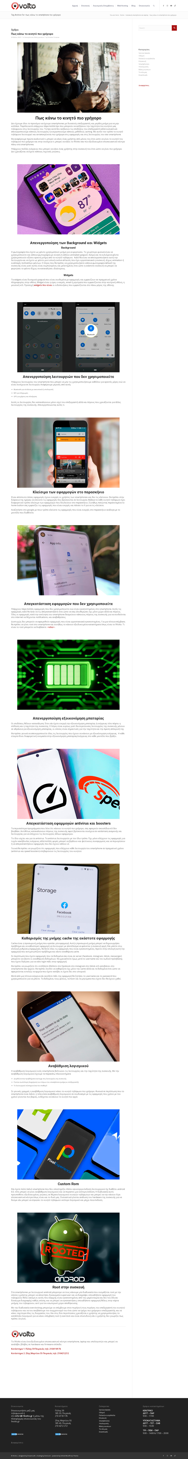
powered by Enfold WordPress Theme (65, 1456)
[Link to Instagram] (167, 6)
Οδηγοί (141, 56)
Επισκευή (142, 61)
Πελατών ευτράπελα (147, 58)
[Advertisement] (158, 125)
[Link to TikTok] (175, 6)
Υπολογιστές (143, 67)
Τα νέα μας (143, 72)
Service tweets (144, 53)
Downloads (143, 75)
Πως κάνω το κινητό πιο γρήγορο (32, 33)
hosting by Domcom (44, 1456)
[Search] (153, 6)
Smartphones (29, 37)
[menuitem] (75, 6)
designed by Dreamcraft (27, 1456)
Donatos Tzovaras (53, 37)
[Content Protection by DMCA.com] (17, 1435)
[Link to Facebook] (163, 6)
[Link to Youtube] (171, 6)
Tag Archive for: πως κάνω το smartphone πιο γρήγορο (36, 15)
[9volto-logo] (23, 6)
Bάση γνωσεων (39, 37)
